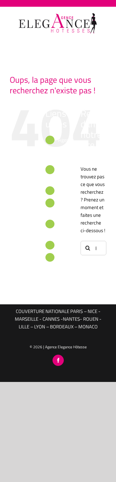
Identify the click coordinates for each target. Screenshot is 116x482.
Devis (64, 245)
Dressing (67, 190)
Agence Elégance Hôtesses (68, 148)
